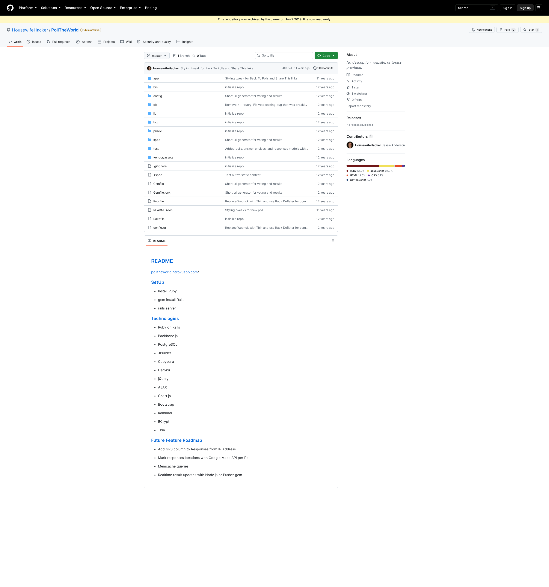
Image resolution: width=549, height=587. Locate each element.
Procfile (158, 201)
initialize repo (234, 87)
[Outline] (332, 240)
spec (156, 140)
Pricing (151, 8)
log (155, 122)
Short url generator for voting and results (253, 96)
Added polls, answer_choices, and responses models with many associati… (277, 148)
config (157, 96)
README (162, 261)
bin (155, 87)
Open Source (101, 8)
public (157, 131)
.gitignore (160, 166)
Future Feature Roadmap (176, 440)
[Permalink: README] (148, 261)
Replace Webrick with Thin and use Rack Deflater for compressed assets (276, 201)
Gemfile (158, 183)
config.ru (159, 227)
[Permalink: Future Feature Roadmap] (148, 441)
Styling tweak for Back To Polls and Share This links (217, 68)
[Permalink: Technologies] (148, 319)
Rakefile (158, 219)
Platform (26, 8)
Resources (74, 8)
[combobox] (285, 55)
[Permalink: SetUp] (148, 282)
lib (155, 113)
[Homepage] (10, 7)
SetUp (157, 282)
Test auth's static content (243, 175)
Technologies (165, 318)
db (155, 104)
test (156, 148)
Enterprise (128, 8)
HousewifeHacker (30, 30)
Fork (509, 29)
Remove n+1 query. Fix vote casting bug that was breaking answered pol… (277, 104)
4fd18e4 (287, 68)
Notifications (484, 29)
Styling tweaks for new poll (244, 210)
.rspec (157, 175)
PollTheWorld (65, 30)
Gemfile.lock (161, 192)
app (156, 78)
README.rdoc (163, 210)
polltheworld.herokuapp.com (174, 272)
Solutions (49, 8)
